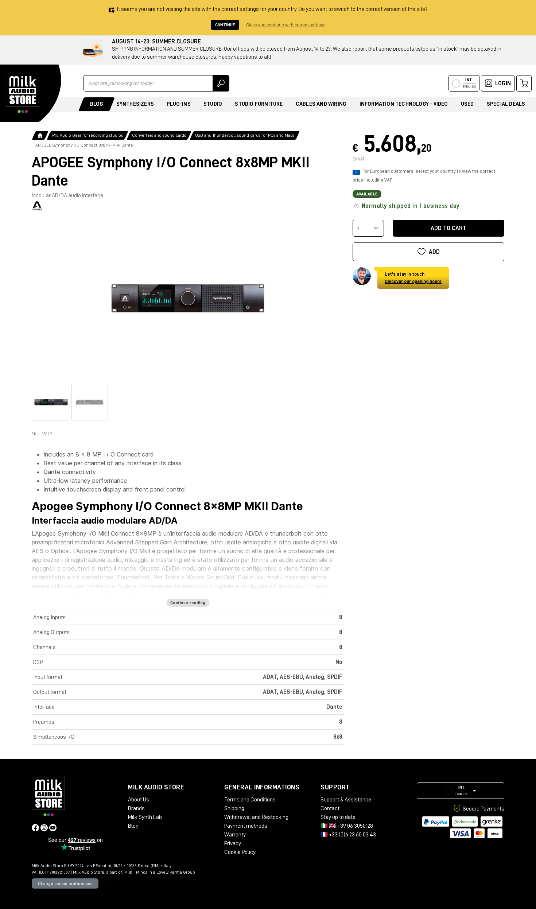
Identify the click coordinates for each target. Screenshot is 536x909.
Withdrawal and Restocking (256, 817)
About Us (138, 800)
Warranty (235, 835)
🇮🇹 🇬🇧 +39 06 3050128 (347, 826)
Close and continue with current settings (285, 25)
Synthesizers (135, 104)
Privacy (232, 843)
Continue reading (188, 603)
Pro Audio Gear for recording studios (87, 135)
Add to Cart (448, 228)
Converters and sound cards (159, 135)
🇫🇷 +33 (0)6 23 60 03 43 (348, 835)
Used (467, 104)
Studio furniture (259, 104)
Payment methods (245, 826)
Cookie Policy (240, 852)
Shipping (234, 808)
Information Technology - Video (404, 104)
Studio (212, 104)
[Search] (221, 83)
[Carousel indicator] (51, 402)
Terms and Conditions (250, 800)
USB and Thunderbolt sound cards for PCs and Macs (244, 135)
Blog (97, 104)
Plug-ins (179, 104)
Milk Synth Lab (145, 817)
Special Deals (506, 104)
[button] (460, 791)
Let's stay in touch (413, 278)
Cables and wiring (321, 104)
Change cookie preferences (65, 883)
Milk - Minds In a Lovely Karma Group (159, 872)
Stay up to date (338, 817)
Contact (330, 808)
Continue (225, 25)
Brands (136, 808)
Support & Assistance (346, 800)
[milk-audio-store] (22, 93)
